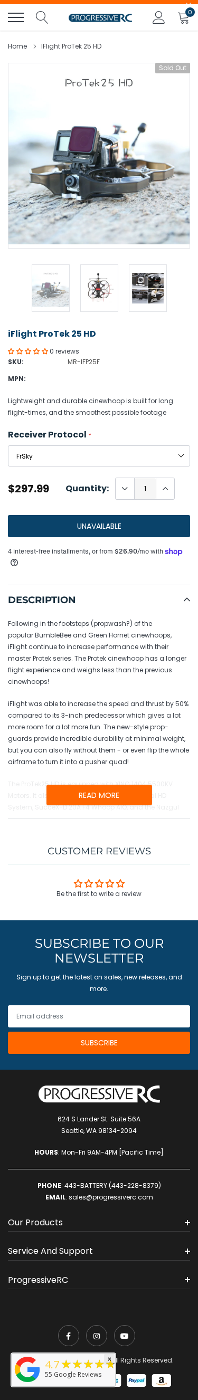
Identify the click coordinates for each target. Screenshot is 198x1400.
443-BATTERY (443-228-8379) (112, 1185)
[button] (29, 351)
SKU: (16, 361)
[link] (68, 1335)
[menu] (16, 17)
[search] (42, 17)
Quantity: (87, 488)
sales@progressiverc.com (111, 1197)
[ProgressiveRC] (27, 1382)
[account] (159, 17)
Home (17, 46)
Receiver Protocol (49, 435)
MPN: (17, 378)
